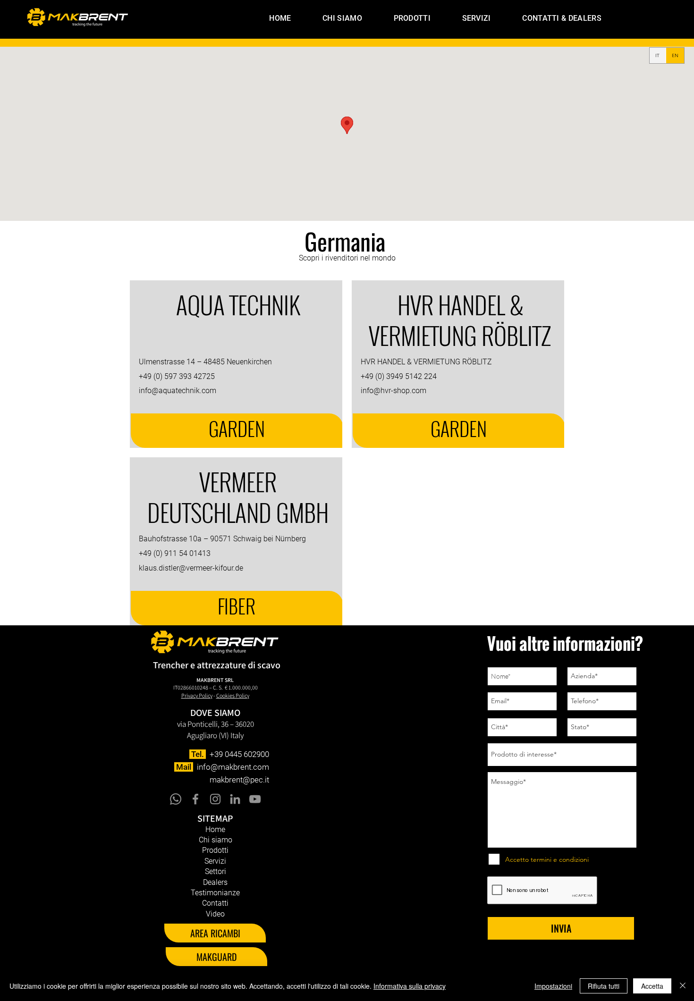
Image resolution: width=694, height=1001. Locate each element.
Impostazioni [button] (553, 986)
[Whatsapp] (176, 799)
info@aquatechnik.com (177, 390)
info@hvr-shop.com (393, 390)
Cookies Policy (232, 695)
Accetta (652, 986)
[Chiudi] (682, 985)
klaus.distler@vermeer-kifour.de (191, 568)
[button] (400, 18)
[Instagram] (215, 799)
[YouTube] (255, 799)
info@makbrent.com (233, 767)
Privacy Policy (196, 695)
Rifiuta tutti (603, 986)
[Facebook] (195, 799)
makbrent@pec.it (239, 779)
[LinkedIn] (235, 799)
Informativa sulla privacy (409, 986)
